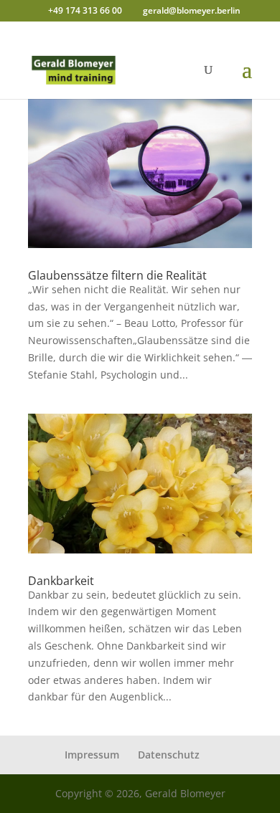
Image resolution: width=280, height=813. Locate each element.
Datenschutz (169, 754)
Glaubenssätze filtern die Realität (117, 275)
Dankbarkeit (61, 581)
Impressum (92, 754)
